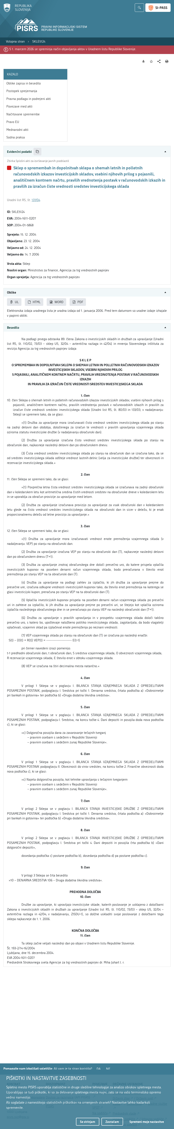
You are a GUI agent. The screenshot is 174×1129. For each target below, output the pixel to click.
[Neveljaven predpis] (9, 168)
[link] (15, 41)
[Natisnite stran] (167, 61)
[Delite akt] (159, 61)
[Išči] (139, 7)
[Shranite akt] (151, 61)
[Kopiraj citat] (37, 152)
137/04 (36, 200)
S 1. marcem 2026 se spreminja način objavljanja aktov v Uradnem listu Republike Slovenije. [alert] (72, 49)
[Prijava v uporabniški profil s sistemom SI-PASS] (158, 7)
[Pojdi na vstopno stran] (17, 11)
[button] (87, 151)
